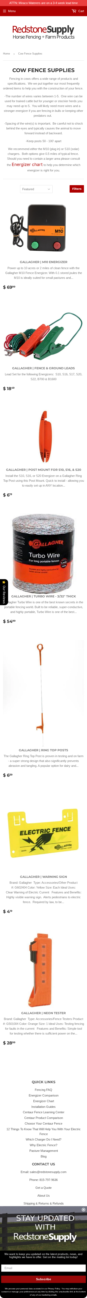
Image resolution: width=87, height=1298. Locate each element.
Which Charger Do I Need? (43, 1139)
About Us (43, 1195)
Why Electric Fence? (43, 1145)
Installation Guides (43, 1106)
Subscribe (43, 1279)
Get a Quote (43, 1187)
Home (6, 53)
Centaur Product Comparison (43, 1118)
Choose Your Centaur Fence (43, 1123)
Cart (80, 11)
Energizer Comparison (43, 1095)
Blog (44, 1156)
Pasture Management (43, 1150)
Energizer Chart (43, 1101)
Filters (76, 189)
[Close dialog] (83, 1210)
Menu (12, 11)
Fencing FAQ (43, 1089)
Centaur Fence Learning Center (43, 1112)
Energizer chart (27, 164)
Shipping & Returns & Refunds (43, 1203)
